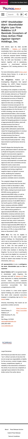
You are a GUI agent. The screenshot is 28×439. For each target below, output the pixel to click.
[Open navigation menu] (2, 14)
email (25, 72)
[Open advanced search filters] (21, 14)
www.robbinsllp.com (7, 326)
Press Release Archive (16, 429)
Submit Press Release (14, 433)
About (6, 429)
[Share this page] (26, 14)
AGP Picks (4, 2)
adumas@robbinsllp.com (8, 321)
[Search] (18, 14)
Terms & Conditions (14, 436)
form (21, 72)
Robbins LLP (17, 49)
